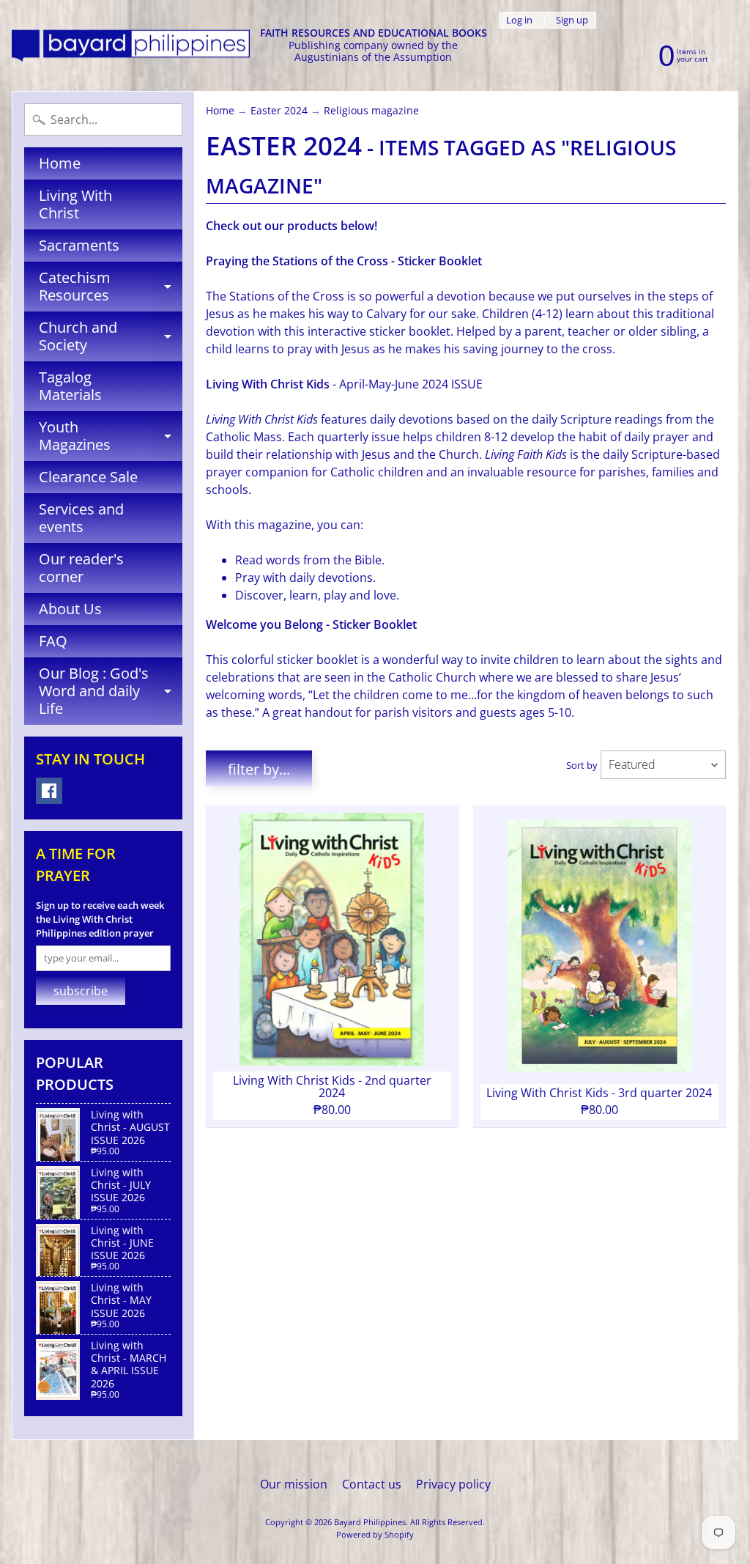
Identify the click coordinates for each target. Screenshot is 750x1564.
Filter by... (259, 769)
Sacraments (79, 245)
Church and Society (110, 337)
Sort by (582, 765)
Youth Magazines (110, 437)
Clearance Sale (88, 477)
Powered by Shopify (375, 1534)
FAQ (53, 641)
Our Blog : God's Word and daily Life (110, 690)
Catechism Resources (110, 287)
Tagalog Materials (70, 386)
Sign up (572, 20)
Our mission (293, 1484)
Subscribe (80, 991)
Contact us (371, 1484)
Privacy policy (453, 1484)
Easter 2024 (279, 110)
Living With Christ (75, 204)
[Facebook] (49, 791)
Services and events (81, 517)
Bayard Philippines (370, 1521)
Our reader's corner (81, 567)
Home (60, 163)
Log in (519, 20)
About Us (70, 609)
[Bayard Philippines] (131, 46)
